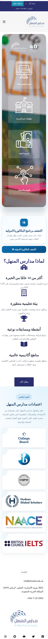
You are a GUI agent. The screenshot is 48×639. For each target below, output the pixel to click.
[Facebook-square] (42, 636)
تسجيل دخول (17, 3)
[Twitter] (33, 636)
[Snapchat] (14, 636)
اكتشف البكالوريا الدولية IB (24, 249)
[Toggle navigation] (10, 21)
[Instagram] (5, 636)
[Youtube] (24, 636)
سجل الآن (32, 3)
